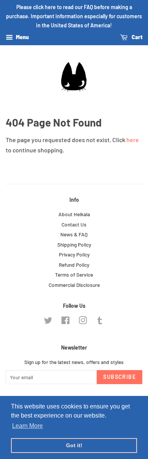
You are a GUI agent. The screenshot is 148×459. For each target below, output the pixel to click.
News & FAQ (74, 234)
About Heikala (74, 214)
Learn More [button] (27, 426)
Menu (22, 37)
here (132, 139)
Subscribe (119, 377)
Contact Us (74, 224)
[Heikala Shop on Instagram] (83, 321)
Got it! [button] (74, 445)
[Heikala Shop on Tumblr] (100, 321)
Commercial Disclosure (74, 285)
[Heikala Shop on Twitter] (48, 321)
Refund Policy (74, 264)
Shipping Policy (74, 244)
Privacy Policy (74, 254)
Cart (136, 37)
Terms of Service (74, 274)
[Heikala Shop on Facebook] (65, 321)
